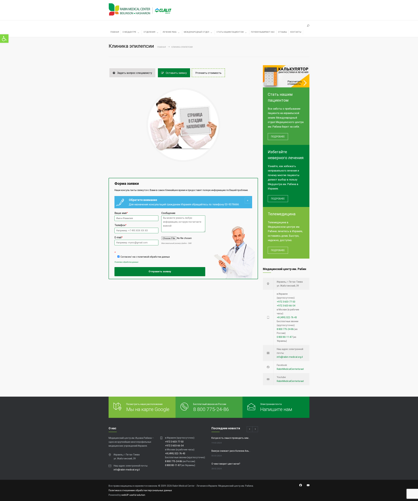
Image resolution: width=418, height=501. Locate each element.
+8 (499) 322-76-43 (287, 317)
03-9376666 (232, 204)
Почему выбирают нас (263, 32)
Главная (161, 47)
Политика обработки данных (126, 262)
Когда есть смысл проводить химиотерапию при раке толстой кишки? (231, 438)
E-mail (118, 237)
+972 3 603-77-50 (286, 301)
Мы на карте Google (147, 409)
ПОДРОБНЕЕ (278, 136)
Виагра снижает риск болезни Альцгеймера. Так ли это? (231, 451)
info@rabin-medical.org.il (290, 357)
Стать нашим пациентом (230, 32)
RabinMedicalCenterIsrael (290, 369)
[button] (4, 38)
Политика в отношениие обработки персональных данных (140, 490)
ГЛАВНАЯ (114, 32)
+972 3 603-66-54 (286, 305)
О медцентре (129, 32)
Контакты (295, 32)
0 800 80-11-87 (284, 337)
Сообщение (168, 213)
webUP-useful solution (133, 495)
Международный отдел (196, 32)
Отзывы (282, 32)
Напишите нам (276, 409)
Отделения (149, 32)
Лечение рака (170, 32)
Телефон (120, 225)
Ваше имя (121, 213)
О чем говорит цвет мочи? (225, 463)
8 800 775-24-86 (285, 329)
